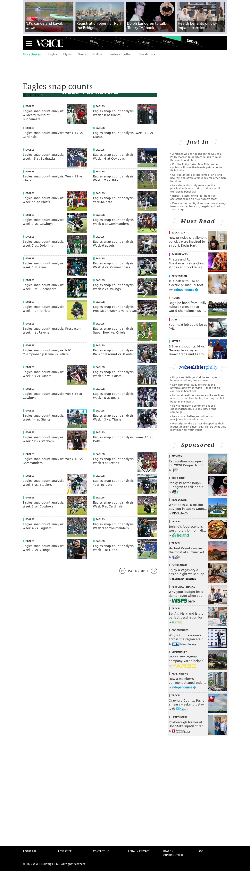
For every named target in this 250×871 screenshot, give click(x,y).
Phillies (98, 54)
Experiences (179, 254)
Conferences (179, 630)
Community (179, 652)
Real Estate (179, 499)
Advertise (65, 851)
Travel (175, 521)
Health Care (179, 717)
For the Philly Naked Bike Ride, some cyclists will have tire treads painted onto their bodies (196, 167)
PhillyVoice (49, 43)
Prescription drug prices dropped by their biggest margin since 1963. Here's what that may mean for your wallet (198, 426)
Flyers (67, 54)
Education (178, 232)
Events (168, 41)
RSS (200, 851)
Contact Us (101, 851)
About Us (29, 851)
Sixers (82, 54)
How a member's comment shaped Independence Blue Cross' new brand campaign (193, 409)
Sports (193, 42)
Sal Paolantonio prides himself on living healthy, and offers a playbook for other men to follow (198, 178)
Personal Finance (183, 586)
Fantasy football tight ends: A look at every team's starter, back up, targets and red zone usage (198, 206)
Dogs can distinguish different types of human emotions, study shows (195, 378)
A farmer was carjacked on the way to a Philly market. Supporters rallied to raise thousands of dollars (196, 157)
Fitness (176, 456)
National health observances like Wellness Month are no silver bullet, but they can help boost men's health (197, 398)
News (94, 42)
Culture (144, 41)
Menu (29, 43)
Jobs (174, 319)
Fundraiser (179, 565)
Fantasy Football (120, 54)
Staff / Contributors (173, 853)
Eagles (52, 54)
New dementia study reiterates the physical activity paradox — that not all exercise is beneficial (195, 188)
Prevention (179, 276)
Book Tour (178, 478)
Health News (179, 673)
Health (119, 41)
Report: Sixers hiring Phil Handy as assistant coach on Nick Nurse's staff (193, 197)
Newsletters (146, 54)
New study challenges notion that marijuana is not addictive (192, 417)
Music (175, 297)
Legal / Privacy (139, 851)
